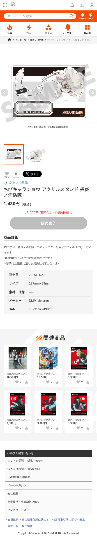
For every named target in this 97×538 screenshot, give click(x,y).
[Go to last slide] (4, 92)
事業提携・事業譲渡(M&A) (23, 501)
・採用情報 (26, 526)
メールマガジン (16, 485)
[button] (14, 154)
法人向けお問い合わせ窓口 (23, 468)
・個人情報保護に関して (34, 519)
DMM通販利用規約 (18, 477)
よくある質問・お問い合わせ (25, 460)
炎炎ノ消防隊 (18, 183)
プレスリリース (16, 509)
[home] (9, 40)
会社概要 (12, 493)
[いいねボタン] (7, 173)
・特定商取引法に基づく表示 (67, 519)
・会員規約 (11, 519)
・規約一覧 (11, 526)
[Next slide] (92, 92)
